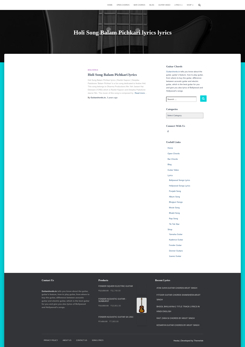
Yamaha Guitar (175, 234)
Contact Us (81, 340)
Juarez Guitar (175, 256)
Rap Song (173, 218)
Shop (189, 5)
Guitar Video (164, 5)
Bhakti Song (174, 213)
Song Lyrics (97, 340)
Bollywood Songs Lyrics (179, 180)
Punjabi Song (175, 191)
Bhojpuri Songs (176, 202)
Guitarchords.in (173, 71)
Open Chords (123, 5)
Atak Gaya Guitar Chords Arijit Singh (177, 288)
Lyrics (178, 5)
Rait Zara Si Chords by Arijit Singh (176, 318)
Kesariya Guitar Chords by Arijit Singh (178, 325)
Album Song (174, 197)
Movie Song (174, 207)
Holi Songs (93, 70)
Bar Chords (139, 5)
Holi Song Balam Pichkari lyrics (112, 75)
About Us (67, 340)
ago (112, 97)
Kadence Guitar (176, 240)
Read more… (141, 93)
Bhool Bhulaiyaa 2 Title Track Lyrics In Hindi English (178, 308)
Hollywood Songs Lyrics (179, 186)
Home (109, 5)
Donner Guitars (176, 251)
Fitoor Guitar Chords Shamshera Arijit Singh (178, 297)
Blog (151, 5)
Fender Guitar (175, 245)
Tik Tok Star (174, 224)
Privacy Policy (51, 340)
